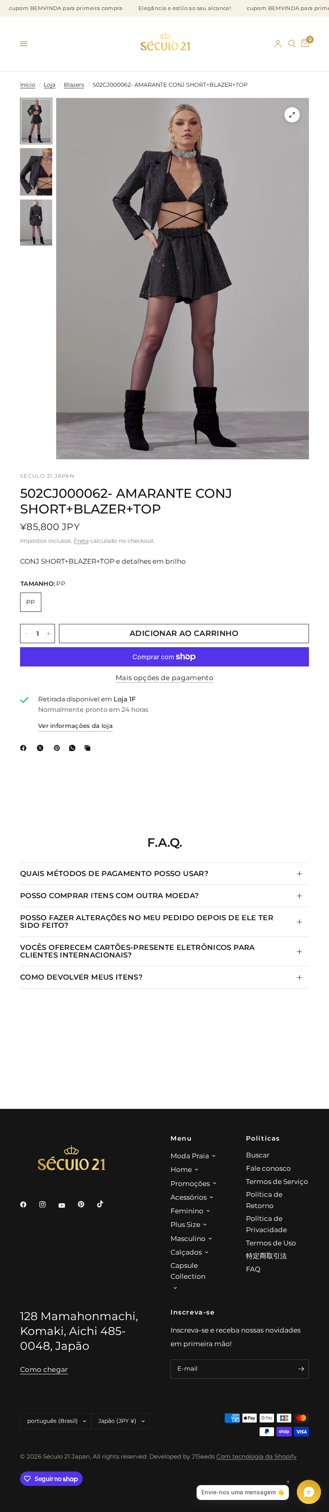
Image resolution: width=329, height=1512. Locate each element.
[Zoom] (292, 114)
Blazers (74, 85)
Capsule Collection (188, 1271)
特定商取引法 (266, 1255)
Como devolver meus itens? (81, 977)
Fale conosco (268, 1168)
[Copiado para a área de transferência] (89, 748)
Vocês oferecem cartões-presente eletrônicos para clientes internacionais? (137, 951)
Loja (49, 85)
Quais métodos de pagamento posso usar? (114, 873)
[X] (42, 748)
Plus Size (185, 1224)
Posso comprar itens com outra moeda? (109, 895)
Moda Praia (190, 1155)
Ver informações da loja (75, 726)
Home (181, 1169)
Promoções (190, 1183)
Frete (81, 541)
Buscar (258, 1155)
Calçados (186, 1252)
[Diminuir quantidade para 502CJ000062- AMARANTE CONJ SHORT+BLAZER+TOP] (26, 633)
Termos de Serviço (277, 1181)
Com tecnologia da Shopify (256, 1456)
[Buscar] (292, 43)
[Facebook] (25, 748)
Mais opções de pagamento (164, 678)
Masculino (188, 1238)
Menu (181, 1138)
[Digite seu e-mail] (301, 1369)
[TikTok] (106, 1204)
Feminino (187, 1210)
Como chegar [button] (44, 1369)
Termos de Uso (271, 1243)
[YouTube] (67, 1205)
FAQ (253, 1269)
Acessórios (189, 1197)
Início (27, 85)
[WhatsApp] (74, 748)
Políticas (263, 1138)
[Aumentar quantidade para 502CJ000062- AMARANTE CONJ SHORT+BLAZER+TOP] (49, 633)
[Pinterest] (58, 748)
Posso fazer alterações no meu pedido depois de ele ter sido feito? (146, 921)
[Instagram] (48, 1204)
